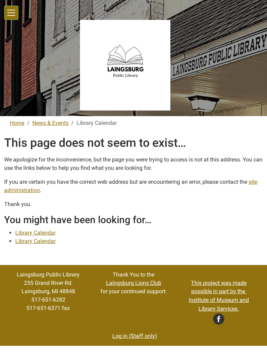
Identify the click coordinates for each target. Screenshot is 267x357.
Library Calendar (35, 232)
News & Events (50, 123)
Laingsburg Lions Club (133, 283)
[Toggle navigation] (11, 13)
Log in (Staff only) (134, 336)
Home (17, 123)
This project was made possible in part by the (219, 296)
